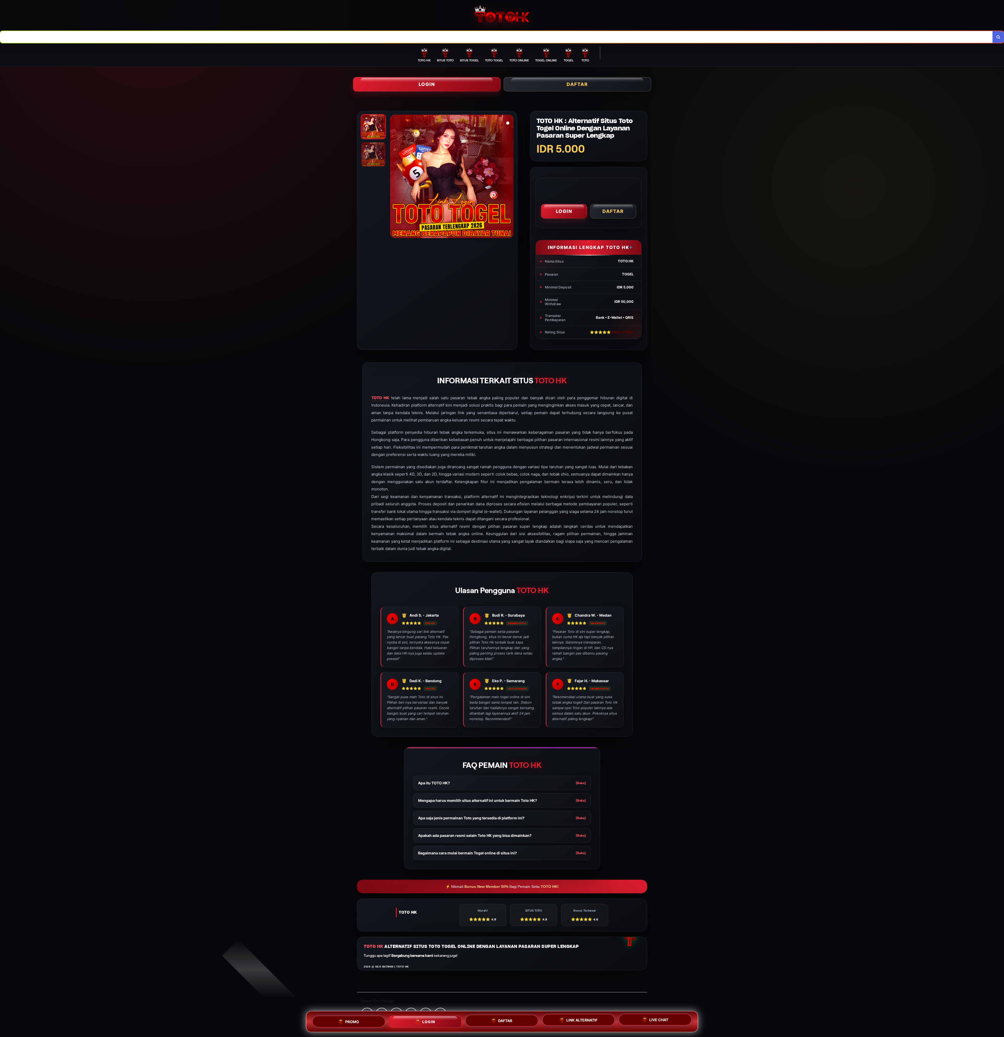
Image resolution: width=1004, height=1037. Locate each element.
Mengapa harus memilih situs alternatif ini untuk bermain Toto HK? (502, 800)
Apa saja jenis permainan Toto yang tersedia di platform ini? (502, 818)
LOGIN (427, 84)
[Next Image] (509, 177)
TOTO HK (380, 397)
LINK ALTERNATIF (581, 1021)
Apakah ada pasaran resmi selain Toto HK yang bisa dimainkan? (502, 835)
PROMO (352, 1019)
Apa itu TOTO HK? (502, 783)
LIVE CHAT (658, 1021)
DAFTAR (577, 84)
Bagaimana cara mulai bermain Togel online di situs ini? (502, 853)
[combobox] (496, 37)
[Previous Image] (394, 177)
